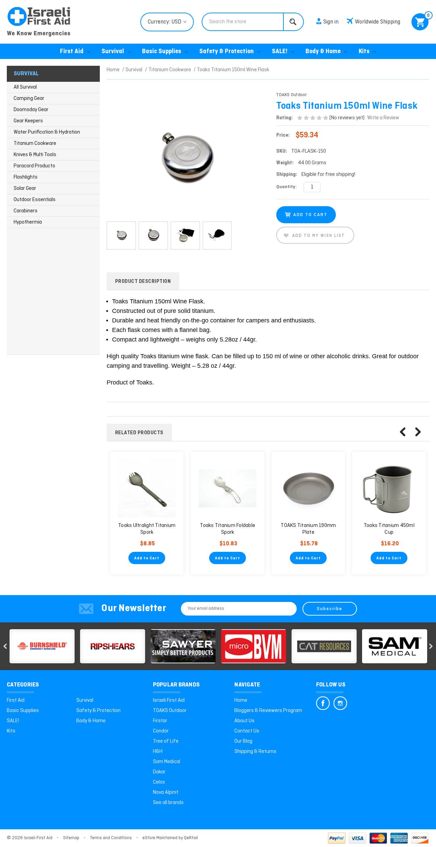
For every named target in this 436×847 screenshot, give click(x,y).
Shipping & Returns (255, 751)
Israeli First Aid (169, 700)
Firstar (160, 720)
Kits (364, 52)
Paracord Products (34, 166)
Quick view (146, 488)
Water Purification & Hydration (47, 132)
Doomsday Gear (31, 109)
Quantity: (286, 187)
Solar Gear (25, 188)
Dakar (159, 772)
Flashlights (25, 177)
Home (240, 700)
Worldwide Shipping (377, 22)
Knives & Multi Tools (35, 154)
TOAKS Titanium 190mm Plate (308, 529)
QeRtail (191, 838)
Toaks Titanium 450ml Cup (389, 529)
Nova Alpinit (165, 792)
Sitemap (71, 838)
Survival (113, 52)
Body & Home (323, 52)
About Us (244, 720)
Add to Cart (146, 558)
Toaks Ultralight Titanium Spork (146, 529)
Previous (402, 431)
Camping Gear (29, 98)
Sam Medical (166, 761)
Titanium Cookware (35, 143)
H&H (157, 751)
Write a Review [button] (383, 118)
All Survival (25, 87)
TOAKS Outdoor (170, 710)
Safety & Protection (226, 52)
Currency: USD (165, 22)
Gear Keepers (28, 121)
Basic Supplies (161, 52)
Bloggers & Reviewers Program (268, 710)
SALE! (279, 52)
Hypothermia (28, 222)
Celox (159, 782)
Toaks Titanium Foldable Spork (227, 529)
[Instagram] (340, 703)
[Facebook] (323, 703)
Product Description (143, 281)
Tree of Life (165, 741)
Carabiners (25, 211)
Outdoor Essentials (35, 199)
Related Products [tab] (139, 432)
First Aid (71, 52)
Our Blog (243, 741)
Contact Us (246, 731)
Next (418, 431)
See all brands (168, 802)
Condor (161, 731)
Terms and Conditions (111, 838)
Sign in (331, 22)
